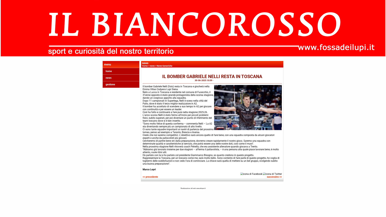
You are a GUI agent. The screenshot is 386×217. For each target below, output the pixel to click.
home (109, 71)
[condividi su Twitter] (272, 173)
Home (145, 66)
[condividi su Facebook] (251, 173)
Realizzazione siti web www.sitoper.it (193, 188)
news (108, 77)
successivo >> (274, 176)
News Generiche (164, 66)
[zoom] (248, 129)
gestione (110, 84)
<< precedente (150, 176)
